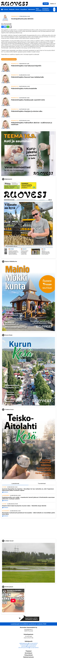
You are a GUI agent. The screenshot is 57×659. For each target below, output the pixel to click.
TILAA (46, 3)
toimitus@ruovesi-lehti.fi (28, 646)
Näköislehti (31, 9)
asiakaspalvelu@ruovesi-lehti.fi (28, 643)
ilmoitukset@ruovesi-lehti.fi (28, 644)
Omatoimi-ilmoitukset (45, 9)
